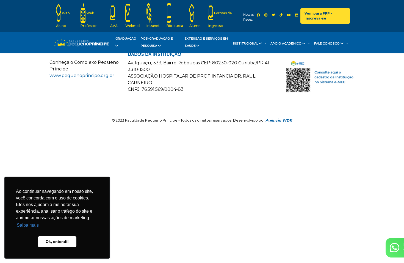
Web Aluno (63, 19)
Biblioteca (175, 26)
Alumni (195, 26)
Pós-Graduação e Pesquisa (157, 42)
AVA (114, 26)
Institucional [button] (246, 43)
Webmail (132, 26)
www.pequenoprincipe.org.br (81, 75)
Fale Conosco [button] (327, 43)
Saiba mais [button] (28, 225)
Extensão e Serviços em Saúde (206, 42)
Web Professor (89, 19)
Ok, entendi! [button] (57, 241)
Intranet (153, 26)
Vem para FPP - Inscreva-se (318, 15)
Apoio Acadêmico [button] (286, 43)
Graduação (125, 38)
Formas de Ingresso (220, 19)
